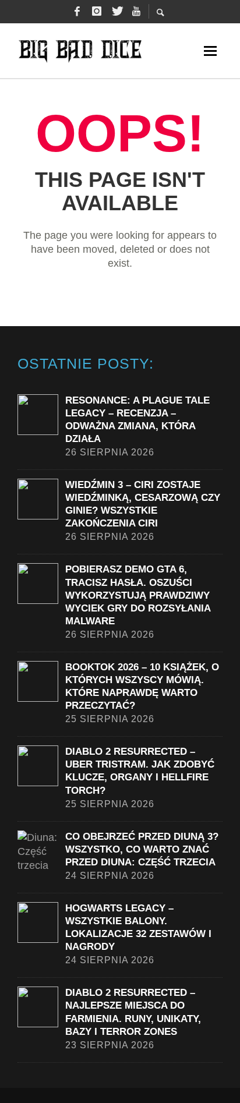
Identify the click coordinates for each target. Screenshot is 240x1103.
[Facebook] (77, 11)
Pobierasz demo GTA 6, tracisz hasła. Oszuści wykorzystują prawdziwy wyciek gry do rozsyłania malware (137, 595)
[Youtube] (136, 11)
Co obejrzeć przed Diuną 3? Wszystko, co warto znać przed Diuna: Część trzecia (141, 849)
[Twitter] (116, 11)
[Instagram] (96, 11)
